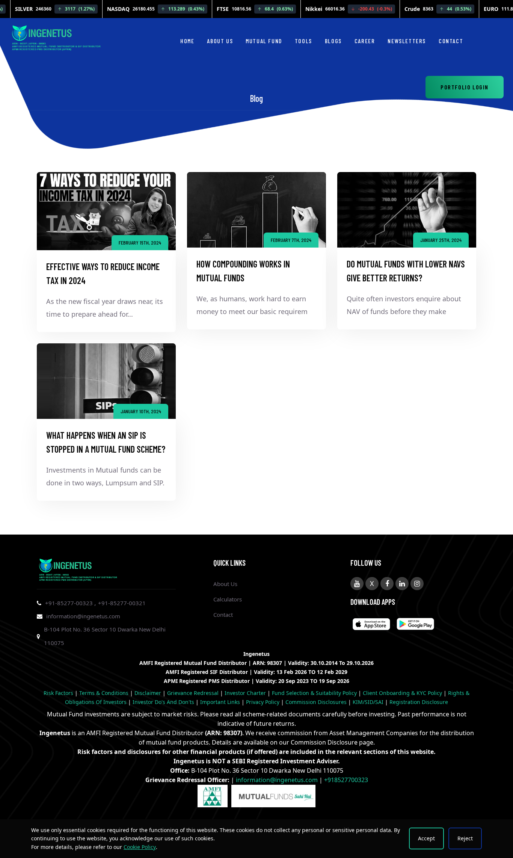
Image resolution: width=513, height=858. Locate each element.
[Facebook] (387, 583)
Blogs (333, 40)
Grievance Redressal (193, 692)
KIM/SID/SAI (369, 701)
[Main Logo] (56, 36)
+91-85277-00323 (69, 603)
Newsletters (407, 40)
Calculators (227, 599)
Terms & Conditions (104, 692)
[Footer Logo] (78, 568)
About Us (220, 40)
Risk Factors (59, 692)
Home (187, 40)
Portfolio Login (465, 87)
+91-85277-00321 (122, 603)
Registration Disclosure (418, 701)
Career (365, 40)
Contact (451, 40)
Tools (303, 40)
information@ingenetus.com (83, 616)
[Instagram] (417, 583)
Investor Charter (246, 692)
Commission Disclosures (316, 701)
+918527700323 (346, 780)
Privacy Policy (263, 701)
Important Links (220, 701)
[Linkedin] (402, 583)
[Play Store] (371, 625)
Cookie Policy (140, 846)
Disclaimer (148, 692)
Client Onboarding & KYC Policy (403, 692)
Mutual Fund (264, 40)
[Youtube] (357, 583)
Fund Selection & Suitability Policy (315, 692)
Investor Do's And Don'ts (164, 701)
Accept (426, 838)
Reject (465, 838)
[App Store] (415, 625)
